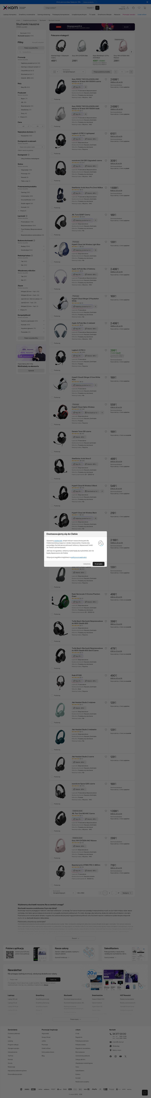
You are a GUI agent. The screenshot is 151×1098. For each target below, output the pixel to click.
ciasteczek (58, 541)
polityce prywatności (78, 557)
